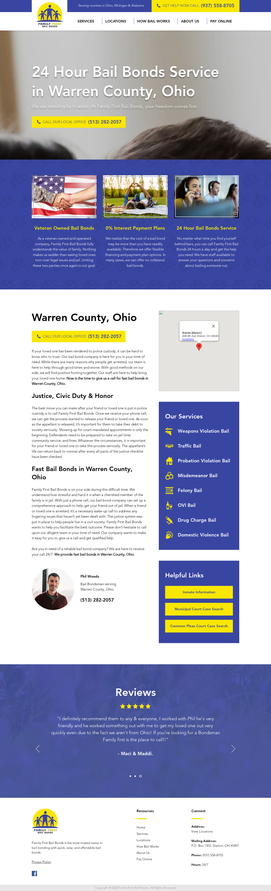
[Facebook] (34, 873)
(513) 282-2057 (105, 122)
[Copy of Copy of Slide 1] (141, 776)
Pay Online (144, 859)
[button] (88, 21)
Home (141, 827)
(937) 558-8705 (217, 5)
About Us (143, 853)
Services (142, 834)
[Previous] (38, 749)
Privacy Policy (41, 862)
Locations (143, 840)
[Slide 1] (131, 776)
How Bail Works (148, 846)
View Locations (202, 831)
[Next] (233, 749)
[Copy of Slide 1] (136, 776)
